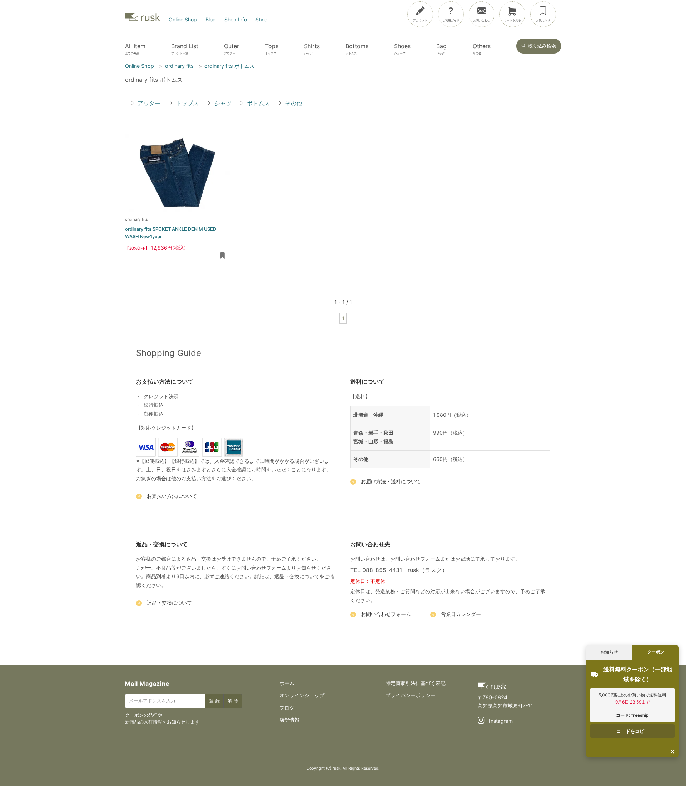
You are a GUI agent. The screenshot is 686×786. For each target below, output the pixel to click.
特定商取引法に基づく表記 (416, 683)
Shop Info (235, 19)
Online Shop (183, 19)
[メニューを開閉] (654, 13)
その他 (293, 103)
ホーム (286, 683)
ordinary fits (136, 219)
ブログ (286, 708)
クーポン (655, 652)
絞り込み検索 (542, 46)
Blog (210, 19)
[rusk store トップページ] (142, 19)
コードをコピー (632, 731)
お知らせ (609, 652)
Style (261, 19)
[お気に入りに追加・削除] (222, 256)
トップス (187, 103)
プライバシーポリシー (411, 695)
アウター (149, 103)
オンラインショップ (301, 695)
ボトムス (258, 103)
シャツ (223, 103)
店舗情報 (289, 720)
